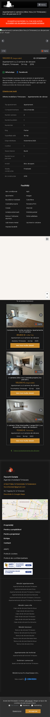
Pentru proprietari (12, 534)
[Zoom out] (47, 297)
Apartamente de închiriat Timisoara (25, 655)
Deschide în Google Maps (14, 494)
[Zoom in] (47, 293)
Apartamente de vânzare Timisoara (25, 586)
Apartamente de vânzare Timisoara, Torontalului (25, 600)
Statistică (26, 705)
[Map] (25, 268)
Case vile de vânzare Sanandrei (25, 619)
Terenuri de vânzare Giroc (25, 644)
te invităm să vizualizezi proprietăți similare (25, 23)
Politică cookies (10, 554)
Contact (7, 543)
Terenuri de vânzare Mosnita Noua (25, 641)
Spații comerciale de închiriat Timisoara (25, 663)
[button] (3, 41)
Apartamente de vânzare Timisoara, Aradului (25, 592)
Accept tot (33, 711)
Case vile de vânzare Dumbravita (25, 622)
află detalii (29, 701)
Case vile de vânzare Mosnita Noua (25, 608)
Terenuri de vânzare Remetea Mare (25, 638)
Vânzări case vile (25, 605)
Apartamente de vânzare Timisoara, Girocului (25, 597)
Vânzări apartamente (25, 583)
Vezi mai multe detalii (25, 345)
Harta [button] (45, 51)
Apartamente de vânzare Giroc (25, 589)
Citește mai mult (10, 91)
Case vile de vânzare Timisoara (25, 616)
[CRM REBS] (30, 679)
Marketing (38, 705)
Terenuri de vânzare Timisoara (25, 630)
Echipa (7, 538)
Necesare (14, 705)
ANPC (6, 549)
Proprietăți (8, 525)
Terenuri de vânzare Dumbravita (25, 633)
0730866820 (31, 484)
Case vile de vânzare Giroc (25, 611)
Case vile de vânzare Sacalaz (25, 614)
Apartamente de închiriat (25, 652)
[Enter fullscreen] (47, 239)
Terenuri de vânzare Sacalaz (25, 635)
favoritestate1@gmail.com (14, 487)
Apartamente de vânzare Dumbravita (25, 595)
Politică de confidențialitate (16, 558)
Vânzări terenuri (25, 627)
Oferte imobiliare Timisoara (14, 97)
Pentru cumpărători (12, 529)
